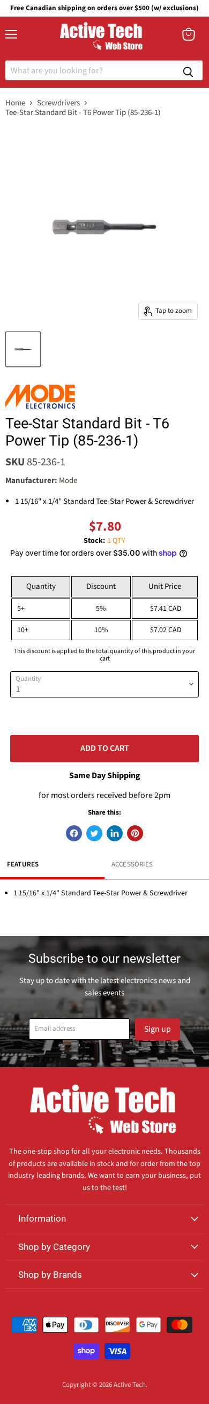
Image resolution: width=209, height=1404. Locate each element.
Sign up (157, 1029)
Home (15, 103)
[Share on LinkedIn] (115, 833)
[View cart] (188, 34)
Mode (68, 480)
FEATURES (23, 864)
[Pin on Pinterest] (135, 833)
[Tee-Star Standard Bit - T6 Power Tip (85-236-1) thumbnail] (23, 349)
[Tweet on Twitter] (94, 833)
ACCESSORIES (132, 864)
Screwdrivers (58, 103)
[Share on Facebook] (74, 833)
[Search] (188, 70)
